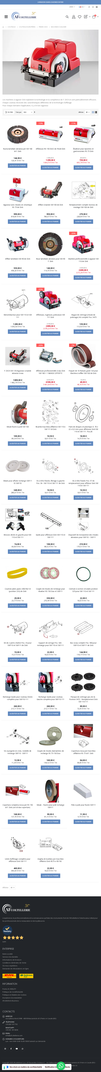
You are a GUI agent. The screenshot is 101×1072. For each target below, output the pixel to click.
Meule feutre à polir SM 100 (18, 427)
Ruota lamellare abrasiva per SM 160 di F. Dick (17, 150)
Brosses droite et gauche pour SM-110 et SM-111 (18, 536)
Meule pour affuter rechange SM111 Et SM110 (17, 482)
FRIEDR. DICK (43, 27)
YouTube (16, 1048)
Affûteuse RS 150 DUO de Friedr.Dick (50, 149)
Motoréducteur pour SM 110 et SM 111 (18, 316)
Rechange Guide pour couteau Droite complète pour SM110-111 (18, 698)
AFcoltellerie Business (10, 1001)
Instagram (5, 1048)
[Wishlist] (80, 16)
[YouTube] (96, 7)
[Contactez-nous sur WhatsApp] (61, 1066)
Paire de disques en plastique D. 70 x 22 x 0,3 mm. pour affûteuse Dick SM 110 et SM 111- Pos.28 (83, 429)
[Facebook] (89, 7)
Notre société (7, 954)
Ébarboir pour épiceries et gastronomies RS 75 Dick (83, 150)
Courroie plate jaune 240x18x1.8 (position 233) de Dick (18, 590)
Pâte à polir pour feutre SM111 (83, 805)
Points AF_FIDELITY (9, 989)
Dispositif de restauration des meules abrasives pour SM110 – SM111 (83, 536)
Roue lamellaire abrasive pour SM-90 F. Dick (50, 260)
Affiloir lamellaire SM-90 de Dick (17, 259)
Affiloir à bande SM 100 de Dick (50, 205)
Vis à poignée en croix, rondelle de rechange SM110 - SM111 (17, 752)
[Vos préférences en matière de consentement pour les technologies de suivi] (4, 1067)
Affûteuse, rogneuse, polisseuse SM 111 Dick (50, 316)
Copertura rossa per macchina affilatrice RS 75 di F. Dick (83, 752)
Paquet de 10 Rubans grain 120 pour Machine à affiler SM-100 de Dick (83, 372)
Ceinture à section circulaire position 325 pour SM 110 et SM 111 (83, 590)
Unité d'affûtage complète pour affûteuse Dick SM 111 (17, 860)
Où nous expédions (9, 966)
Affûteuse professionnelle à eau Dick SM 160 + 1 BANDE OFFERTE (50, 372)
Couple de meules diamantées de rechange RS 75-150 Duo (50, 752)
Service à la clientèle (10, 957)
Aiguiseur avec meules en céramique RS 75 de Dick (17, 206)
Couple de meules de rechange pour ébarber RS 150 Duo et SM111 (50, 590)
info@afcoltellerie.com (14, 1035)
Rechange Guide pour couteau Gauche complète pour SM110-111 (50, 698)
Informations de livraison (11, 960)
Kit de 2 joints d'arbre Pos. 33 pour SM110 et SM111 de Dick (18, 644)
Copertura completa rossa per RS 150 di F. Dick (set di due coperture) (18, 806)
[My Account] (73, 16)
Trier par (18, 112)
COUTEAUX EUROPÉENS (27, 27)
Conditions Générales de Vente (14, 963)
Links (71, 7)
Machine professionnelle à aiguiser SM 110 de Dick (83, 260)
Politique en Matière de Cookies (14, 995)
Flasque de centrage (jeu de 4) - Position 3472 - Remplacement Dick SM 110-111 (83, 699)
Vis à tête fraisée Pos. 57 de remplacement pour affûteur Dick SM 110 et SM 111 (83, 483)
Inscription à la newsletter (12, 998)
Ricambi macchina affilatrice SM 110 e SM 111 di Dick (51, 428)
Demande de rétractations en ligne (15, 969)
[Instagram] (93, 7)
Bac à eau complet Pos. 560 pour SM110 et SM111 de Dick (83, 644)
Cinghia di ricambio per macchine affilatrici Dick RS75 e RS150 (50, 860)
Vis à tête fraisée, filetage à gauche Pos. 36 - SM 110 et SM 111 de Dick (50, 482)
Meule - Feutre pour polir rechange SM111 (50, 806)
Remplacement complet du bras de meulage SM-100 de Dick (83, 206)
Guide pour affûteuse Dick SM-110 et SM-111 (50, 536)
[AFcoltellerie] (24, 16)
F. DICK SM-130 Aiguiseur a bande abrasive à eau (17, 372)
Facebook (10, 1048)
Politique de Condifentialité (12, 992)
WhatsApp (22, 1048)
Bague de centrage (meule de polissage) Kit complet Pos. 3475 (83, 316)
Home (3, 26)
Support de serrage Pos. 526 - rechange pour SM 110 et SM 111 (50, 644)
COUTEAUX (12, 27)
